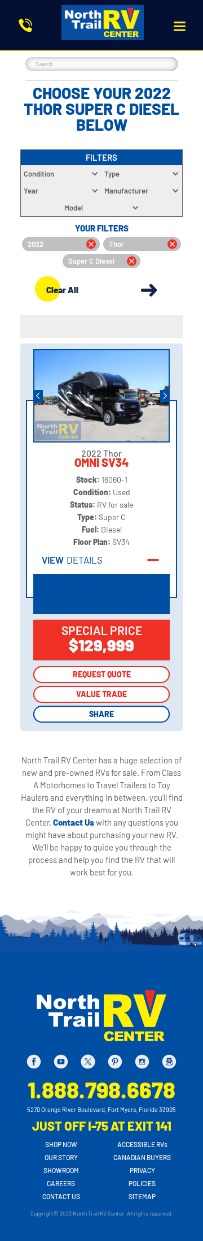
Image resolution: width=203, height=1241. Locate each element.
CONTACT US (61, 1196)
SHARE (101, 714)
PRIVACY (142, 1170)
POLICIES (142, 1183)
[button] (179, 26)
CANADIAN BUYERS (142, 1157)
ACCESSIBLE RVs (142, 1144)
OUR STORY (61, 1157)
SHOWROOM (61, 1170)
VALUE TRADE (101, 694)
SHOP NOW (61, 1144)
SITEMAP (142, 1196)
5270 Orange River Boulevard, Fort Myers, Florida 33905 (101, 1109)
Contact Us (74, 822)
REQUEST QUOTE (102, 674)
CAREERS (61, 1183)
